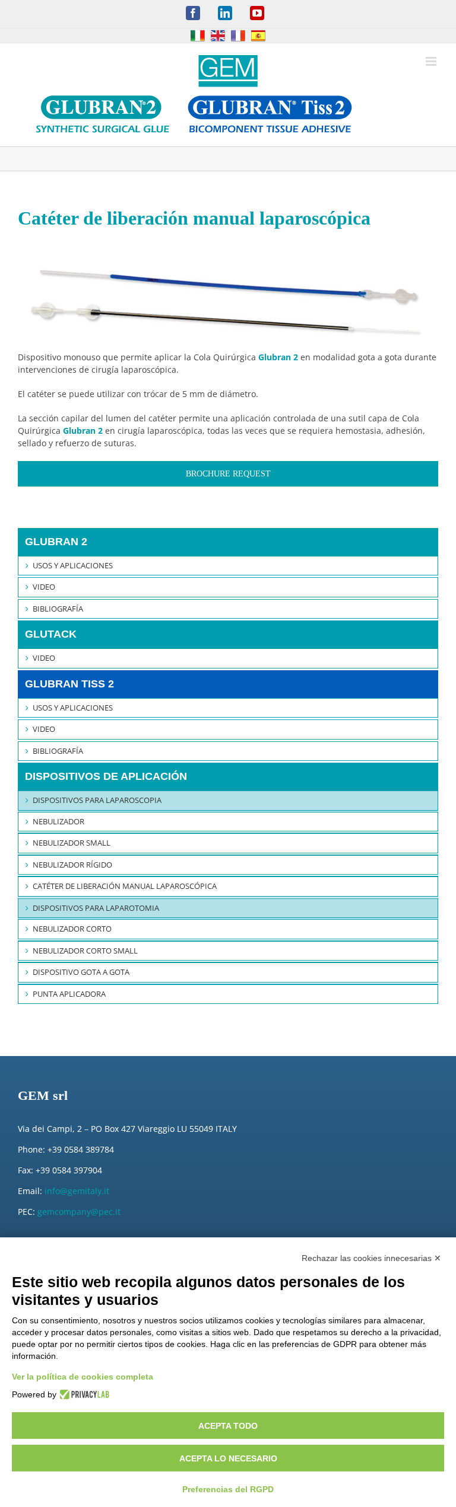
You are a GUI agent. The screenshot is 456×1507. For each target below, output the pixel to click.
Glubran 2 (56, 542)
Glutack (51, 634)
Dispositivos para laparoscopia (97, 800)
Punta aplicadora (69, 993)
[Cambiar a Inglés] (218, 35)
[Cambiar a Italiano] (198, 35)
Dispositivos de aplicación (106, 776)
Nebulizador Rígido (72, 864)
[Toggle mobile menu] (432, 61)
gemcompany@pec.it (79, 1211)
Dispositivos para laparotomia (96, 908)
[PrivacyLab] (82, 1394)
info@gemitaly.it (77, 1190)
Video (44, 586)
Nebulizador (58, 821)
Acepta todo (228, 1426)
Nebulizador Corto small (85, 950)
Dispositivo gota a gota (81, 972)
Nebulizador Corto (72, 928)
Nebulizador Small (71, 842)
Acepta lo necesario (228, 1458)
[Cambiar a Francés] (238, 35)
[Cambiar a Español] (258, 35)
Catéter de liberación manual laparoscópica (125, 886)
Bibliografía (58, 608)
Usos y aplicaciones (73, 565)
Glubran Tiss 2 (69, 684)
